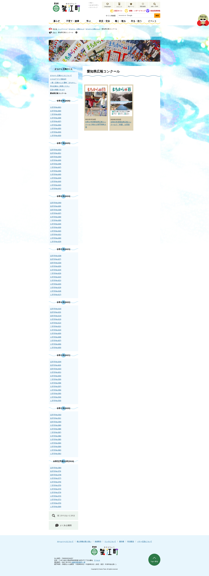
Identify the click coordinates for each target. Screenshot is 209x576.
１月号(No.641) (55, 188)
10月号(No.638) (55, 210)
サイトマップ (93, 7)
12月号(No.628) (55, 256)
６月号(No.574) (55, 489)
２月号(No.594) (55, 397)
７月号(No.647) (55, 167)
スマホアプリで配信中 (58, 79)
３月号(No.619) (55, 287)
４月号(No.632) (55, 231)
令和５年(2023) (63, 249)
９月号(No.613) (55, 319)
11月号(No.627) (55, 259)
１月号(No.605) (55, 348)
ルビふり (119, 6)
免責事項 (98, 541)
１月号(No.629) (55, 242)
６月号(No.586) (55, 436)
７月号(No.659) (55, 114)
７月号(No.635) (55, 220)
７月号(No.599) (55, 379)
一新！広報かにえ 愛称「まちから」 (63, 82)
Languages (107, 6)
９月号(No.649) (55, 160)
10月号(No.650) (55, 157)
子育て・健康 (72, 21)
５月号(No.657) (55, 121)
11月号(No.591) (55, 418)
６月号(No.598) (55, 383)
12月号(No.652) (55, 150)
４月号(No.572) (55, 496)
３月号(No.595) (55, 393)
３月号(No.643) (55, 181)
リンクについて (110, 541)
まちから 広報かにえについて (61, 75)
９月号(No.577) (55, 478)
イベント (152, 21)
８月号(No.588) (55, 429)
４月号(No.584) (55, 443)
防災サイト (118, 11)
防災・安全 (104, 21)
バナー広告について (144, 541)
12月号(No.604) (55, 362)
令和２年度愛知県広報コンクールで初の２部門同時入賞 (95, 124)
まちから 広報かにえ (76, 29)
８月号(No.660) (55, 111)
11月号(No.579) (55, 471)
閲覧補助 (143, 6)
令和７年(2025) (63, 143)
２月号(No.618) (55, 291)
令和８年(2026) (63, 101)
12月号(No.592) (55, 415)
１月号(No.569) (55, 507)
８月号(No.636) (55, 217)
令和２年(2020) (63, 408)
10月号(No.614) (55, 316)
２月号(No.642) (55, 185)
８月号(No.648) (55, 164)
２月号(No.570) (55, 503)
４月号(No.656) (55, 125)
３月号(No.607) (55, 340)
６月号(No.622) (55, 277)
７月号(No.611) (55, 326)
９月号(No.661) (55, 107)
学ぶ (88, 21)
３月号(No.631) (55, 234)
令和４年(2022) (63, 302)
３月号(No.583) (55, 446)
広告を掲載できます (57, 90)
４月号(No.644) (55, 178)
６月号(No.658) (55, 118)
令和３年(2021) (63, 355)
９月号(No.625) (55, 266)
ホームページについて (65, 541)
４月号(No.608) (55, 337)
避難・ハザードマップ (137, 11)
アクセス (97, 560)
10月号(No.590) (55, 422)
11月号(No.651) (55, 153)
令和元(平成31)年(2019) (63, 461)
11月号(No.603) (55, 365)
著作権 (121, 541)
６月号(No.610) (55, 330)
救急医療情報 (155, 11)
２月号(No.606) (55, 344)
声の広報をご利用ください (60, 86)
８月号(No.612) (55, 323)
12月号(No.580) (55, 468)
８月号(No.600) (55, 376)
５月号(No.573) (55, 492)
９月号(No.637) (55, 213)
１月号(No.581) (55, 454)
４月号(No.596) (55, 390)
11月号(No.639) (55, 206)
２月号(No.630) (55, 238)
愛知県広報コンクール (65, 32)
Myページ (131, 6)
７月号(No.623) (55, 273)
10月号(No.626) (55, 263)
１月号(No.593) (55, 401)
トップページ (62, 29)
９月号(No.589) (55, 425)
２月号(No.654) (55, 132)
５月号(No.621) (55, 280)
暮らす (56, 21)
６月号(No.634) (55, 224)
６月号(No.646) (55, 171)
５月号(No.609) (55, 333)
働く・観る (120, 21)
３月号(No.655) (55, 128)
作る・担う (136, 21)
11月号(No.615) (55, 312)
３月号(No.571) (55, 499)
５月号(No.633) (55, 227)
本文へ (92, 3)
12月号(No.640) (55, 203)
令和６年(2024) (63, 196)
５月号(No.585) (55, 439)
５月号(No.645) (55, 174)
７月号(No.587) (55, 432)
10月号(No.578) (55, 475)
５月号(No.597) (55, 386)
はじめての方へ (94, 5)
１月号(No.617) (55, 295)
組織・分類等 (154, 6)
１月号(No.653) (55, 135)
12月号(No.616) (55, 309)
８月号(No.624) (55, 270)
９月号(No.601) (55, 372)
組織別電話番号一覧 (78, 562)
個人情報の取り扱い (84, 541)
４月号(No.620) (55, 284)
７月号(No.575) (55, 485)
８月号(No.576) (55, 482)
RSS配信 (130, 541)
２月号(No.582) (55, 450)
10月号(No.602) (55, 369)
